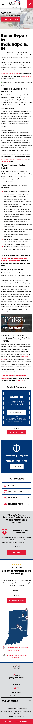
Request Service (9, 19)
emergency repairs (14, 312)
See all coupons (16, 432)
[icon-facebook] (15, 688)
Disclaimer (11, 716)
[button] (14, 428)
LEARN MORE (16, 466)
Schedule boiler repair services (10, 73)
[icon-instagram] (18, 688)
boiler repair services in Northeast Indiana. (14, 159)
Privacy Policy (21, 716)
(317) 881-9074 (26, 76)
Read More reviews (16, 601)
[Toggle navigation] (2, 4)
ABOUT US (16, 553)
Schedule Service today (17, 721)
